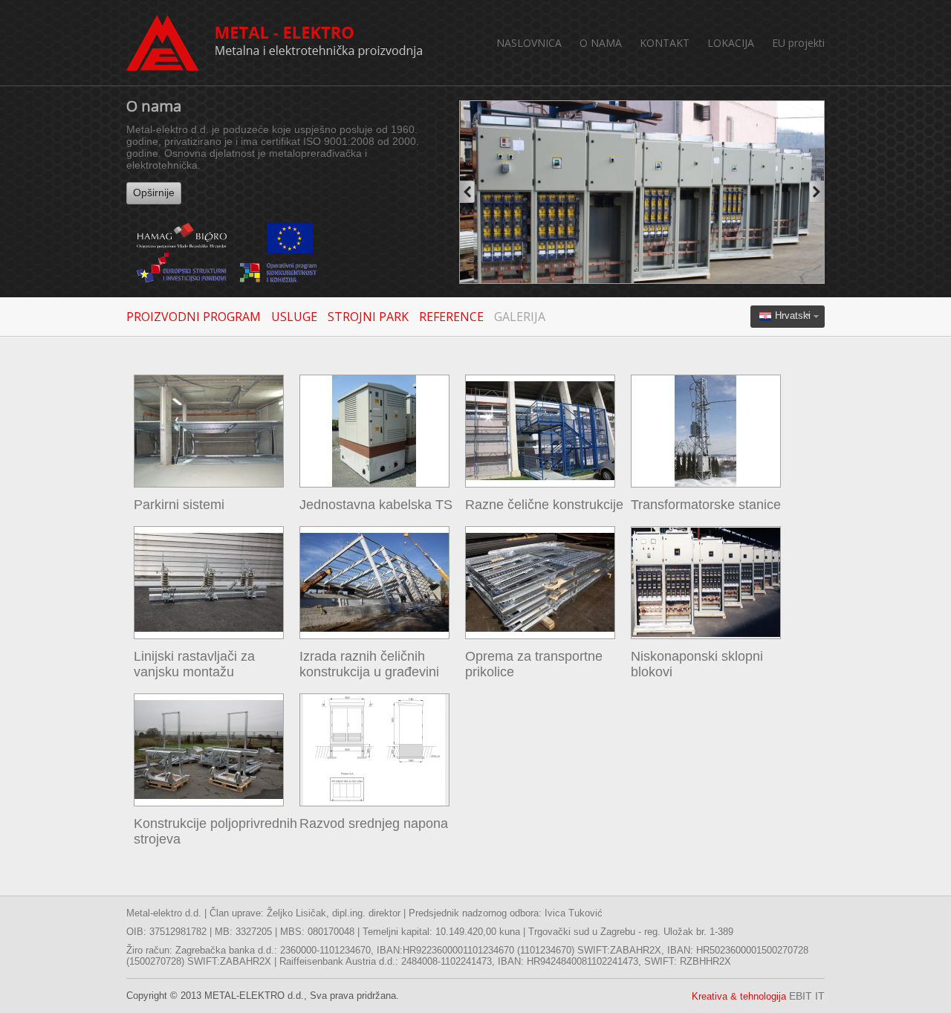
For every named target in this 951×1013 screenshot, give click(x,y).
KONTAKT (664, 43)
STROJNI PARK (368, 316)
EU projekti (798, 43)
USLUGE (294, 316)
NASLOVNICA (529, 43)
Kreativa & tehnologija (758, 996)
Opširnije (154, 192)
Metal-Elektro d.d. (274, 43)
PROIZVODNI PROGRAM (193, 316)
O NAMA (601, 43)
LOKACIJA (730, 43)
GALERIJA (519, 316)
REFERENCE (451, 316)
